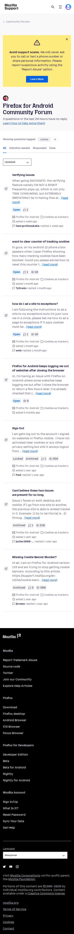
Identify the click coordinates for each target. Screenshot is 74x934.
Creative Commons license (46, 893)
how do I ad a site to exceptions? (35, 304)
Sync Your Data (13, 821)
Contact (8, 928)
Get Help (9, 827)
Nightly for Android (16, 780)
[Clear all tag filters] (55, 139)
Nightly (8, 774)
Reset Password (14, 814)
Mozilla (12, 637)
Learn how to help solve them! (24, 123)
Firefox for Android (27, 217)
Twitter (8, 673)
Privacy (8, 915)
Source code (11, 666)
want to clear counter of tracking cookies (40, 241)
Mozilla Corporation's (25, 875)
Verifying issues (23, 175)
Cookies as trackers (56, 217)
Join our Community (17, 679)
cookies (44, 139)
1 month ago (44, 288)
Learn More (37, 79)
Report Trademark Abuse (20, 660)
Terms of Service (14, 909)
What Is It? (10, 808)
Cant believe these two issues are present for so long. (33, 493)
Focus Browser (13, 733)
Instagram (17, 866)
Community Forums (18, 21)
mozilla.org (10, 902)
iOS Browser (11, 726)
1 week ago (56, 226)
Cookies (8, 922)
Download (10, 707)
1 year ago (38, 474)
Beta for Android (14, 767)
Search (53, 7)
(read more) (50, 264)
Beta (6, 761)
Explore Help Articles (17, 686)
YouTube (10, 866)
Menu (60, 7)
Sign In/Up (10, 802)
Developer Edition (15, 754)
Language (9, 848)
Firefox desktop (14, 713)
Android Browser (14, 720)
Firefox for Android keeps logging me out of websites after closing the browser (40, 368)
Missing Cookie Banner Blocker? (34, 557)
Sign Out (18, 428)
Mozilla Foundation (21, 879)
